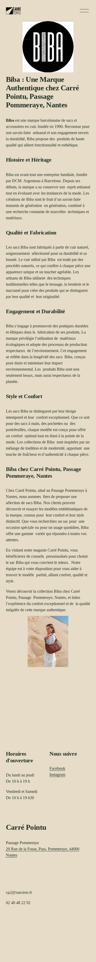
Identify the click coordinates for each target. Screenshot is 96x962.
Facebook (57, 768)
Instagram (57, 774)
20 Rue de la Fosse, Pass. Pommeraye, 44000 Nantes (42, 852)
